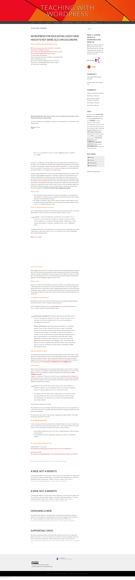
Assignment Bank (67, 22)
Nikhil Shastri (90, 95)
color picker (89, 118)
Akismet (9, 577)
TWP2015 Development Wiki (93, 171)
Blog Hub (79, 22)
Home (33, 22)
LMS (100, 130)
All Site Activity (92, 165)
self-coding (96, 135)
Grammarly (98, 122)
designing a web (41, 510)
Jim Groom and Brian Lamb (43, 180)
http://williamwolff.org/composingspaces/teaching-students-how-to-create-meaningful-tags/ (51, 448)
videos (95, 144)
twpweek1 (98, 142)
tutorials (95, 140)
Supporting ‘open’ (42, 530)
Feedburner (89, 122)
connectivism (96, 118)
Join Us (40, 22)
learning (47, 520)
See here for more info (92, 53)
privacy (98, 134)
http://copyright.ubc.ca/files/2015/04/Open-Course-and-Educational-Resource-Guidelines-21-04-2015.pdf (54, 454)
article (98, 114)
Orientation (89, 134)
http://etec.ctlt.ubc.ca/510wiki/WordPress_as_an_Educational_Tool (57, 306)
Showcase (89, 138)
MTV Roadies (90, 102)
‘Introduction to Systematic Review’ (53, 170)
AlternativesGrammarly (91, 114)
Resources (93, 22)
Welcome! (101, 93)
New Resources (93, 162)
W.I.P (86, 22)
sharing (53, 540)
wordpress (92, 146)
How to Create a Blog (100, 124)
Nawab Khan (90, 105)
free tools (93, 122)
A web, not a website (44, 471)
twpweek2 (47, 461)
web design (99, 144)
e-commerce (97, 120)
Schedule (48, 22)
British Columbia (94, 116)
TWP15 (51, 520)
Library (97, 130)
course (68, 212)
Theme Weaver (83, 573)
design (92, 120)
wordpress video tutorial (92, 93)
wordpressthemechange (91, 148)
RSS (92, 136)
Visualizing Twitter (91, 82)
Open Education (96, 132)
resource (88, 135)
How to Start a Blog (96, 128)
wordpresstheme (101, 146)
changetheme (100, 116)
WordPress (63, 573)
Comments (91, 160)
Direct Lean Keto (91, 98)
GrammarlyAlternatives (91, 124)
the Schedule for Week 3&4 (97, 44)
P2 (93, 134)
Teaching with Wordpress (67, 10)
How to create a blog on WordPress (94, 126)
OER (50, 540)
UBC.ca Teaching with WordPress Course (48, 44)
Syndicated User (63, 461)
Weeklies (56, 22)
